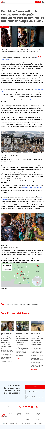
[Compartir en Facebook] (37, 56)
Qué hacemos (11, 415)
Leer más (3, 365)
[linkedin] (32, 407)
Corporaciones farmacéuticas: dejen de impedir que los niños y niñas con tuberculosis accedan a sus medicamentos (7, 339)
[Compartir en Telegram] (41, 56)
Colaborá (28, 413)
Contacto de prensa (21, 418)
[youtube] (26, 407)
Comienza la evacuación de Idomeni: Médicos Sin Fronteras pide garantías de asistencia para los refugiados (37, 338)
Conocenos (11, 413)
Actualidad (7, 7)
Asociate (27, 414)
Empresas (27, 417)
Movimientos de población (32, 304)
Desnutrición (22, 304)
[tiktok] (34, 407)
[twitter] (29, 407)
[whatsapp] (37, 407)
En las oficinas (38, 416)
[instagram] (20, 407)
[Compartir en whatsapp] (40, 56)
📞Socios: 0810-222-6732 (37, 423)
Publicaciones (20, 417)
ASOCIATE (38, 1)
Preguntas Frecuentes (15, 427)
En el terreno (39, 414)
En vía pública (38, 419)
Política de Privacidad (24, 427)
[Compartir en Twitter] (38, 56)
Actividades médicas (14, 304)
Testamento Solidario (30, 415)
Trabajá (38, 413)
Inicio (2, 7)
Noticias (11, 7)
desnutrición (28, 100)
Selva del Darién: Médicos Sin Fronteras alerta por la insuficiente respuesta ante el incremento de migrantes (22, 338)
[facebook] (23, 407)
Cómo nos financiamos (11, 417)
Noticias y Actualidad (19, 414)
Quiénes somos (12, 414)
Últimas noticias (20, 415)
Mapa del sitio (31, 427)
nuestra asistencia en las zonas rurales (32, 187)
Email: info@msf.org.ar (25, 423)
